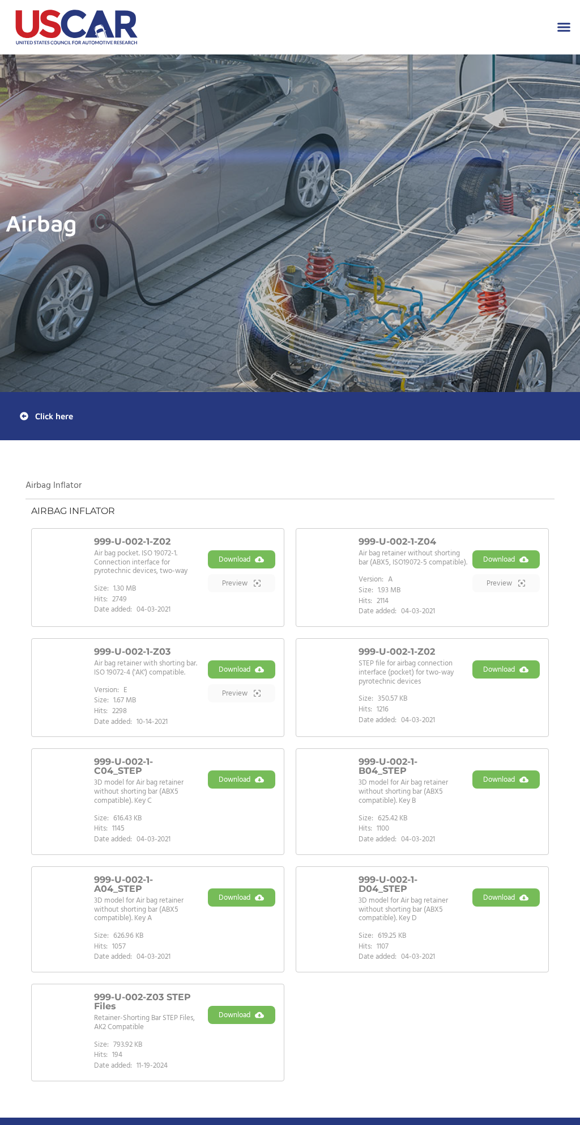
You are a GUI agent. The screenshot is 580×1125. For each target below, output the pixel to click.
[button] (564, 27)
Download (234, 559)
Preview (235, 583)
